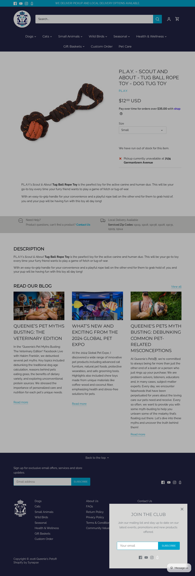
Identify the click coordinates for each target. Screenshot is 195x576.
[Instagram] (151, 557)
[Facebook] (140, 557)
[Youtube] (146, 557)
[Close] (182, 509)
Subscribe (169, 545)
